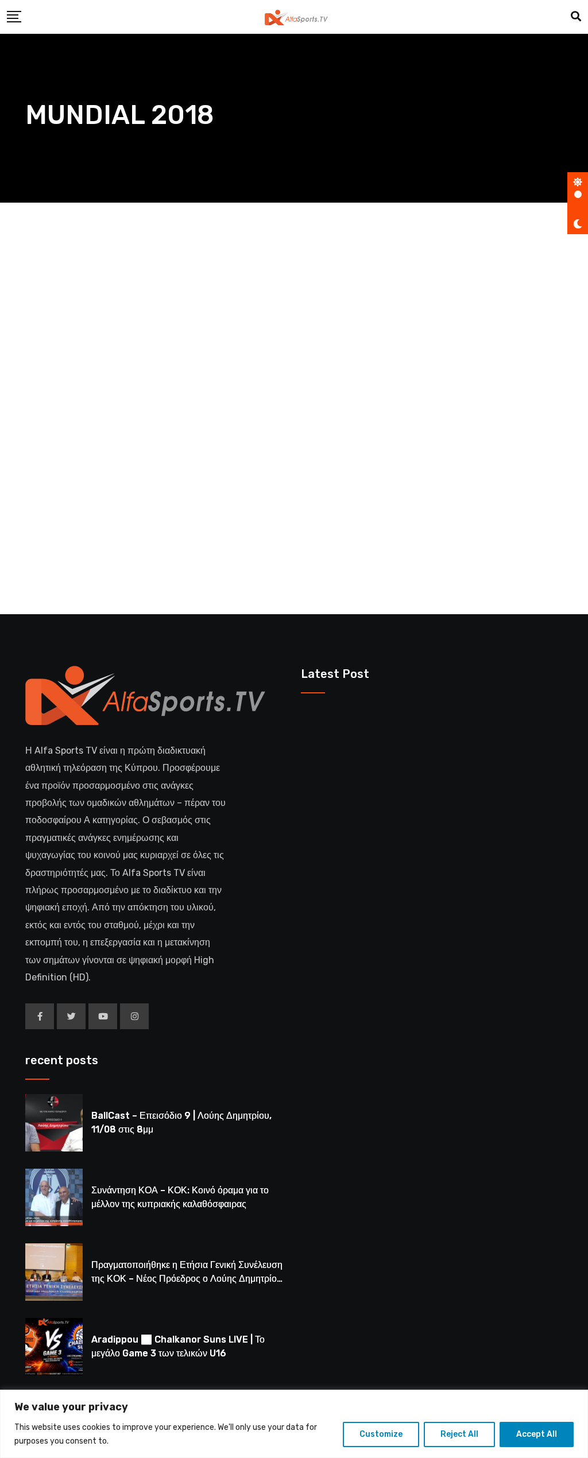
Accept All (536, 1434)
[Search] (576, 16)
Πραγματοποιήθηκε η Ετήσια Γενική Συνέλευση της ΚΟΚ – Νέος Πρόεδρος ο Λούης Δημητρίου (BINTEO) (187, 1278)
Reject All (459, 1434)
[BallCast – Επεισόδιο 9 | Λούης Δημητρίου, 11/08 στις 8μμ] (54, 1122)
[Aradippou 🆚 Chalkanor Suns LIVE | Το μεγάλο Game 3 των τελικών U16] (54, 1346)
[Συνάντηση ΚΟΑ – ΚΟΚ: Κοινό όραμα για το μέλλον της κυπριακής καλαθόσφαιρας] (54, 1197)
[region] (294, 1424)
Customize (381, 1434)
